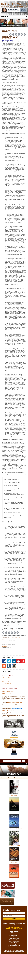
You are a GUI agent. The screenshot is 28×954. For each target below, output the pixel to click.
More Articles (16, 637)
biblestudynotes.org (14, 936)
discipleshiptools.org (14, 939)
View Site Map (3, 764)
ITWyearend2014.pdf (7, 683)
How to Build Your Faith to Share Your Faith (14, 828)
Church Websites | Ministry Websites (11, 951)
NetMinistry (21, 951)
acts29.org (14, 942)
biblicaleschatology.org (14, 946)
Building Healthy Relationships (14, 845)
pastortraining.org (14, 934)
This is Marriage (14, 795)
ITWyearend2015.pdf (7, 681)
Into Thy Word (14, 862)
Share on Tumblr (14, 754)
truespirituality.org (14, 935)
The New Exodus (14, 812)
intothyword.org (14, 931)
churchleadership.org (14, 941)
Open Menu (4, 16)
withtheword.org (14, 932)
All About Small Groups (14, 879)
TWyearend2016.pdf (6, 679)
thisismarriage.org (14, 944)
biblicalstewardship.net (14, 945)
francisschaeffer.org (14, 938)
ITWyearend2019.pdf (7, 677)
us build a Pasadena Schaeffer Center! (15, 702)
